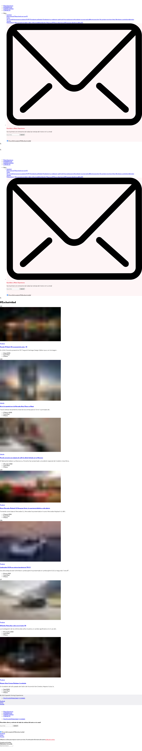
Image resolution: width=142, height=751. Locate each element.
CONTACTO (6, 716)
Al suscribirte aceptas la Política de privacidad (19, 141)
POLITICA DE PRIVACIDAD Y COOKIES (14, 698)
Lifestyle (2, 403)
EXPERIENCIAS (7, 713)
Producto (2, 343)
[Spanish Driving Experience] (2, 3)
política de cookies (50, 739)
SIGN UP (22, 134)
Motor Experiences (8, 711)
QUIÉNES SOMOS (8, 714)
